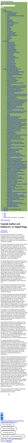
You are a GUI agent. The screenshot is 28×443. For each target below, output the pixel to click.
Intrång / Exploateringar (13, 22)
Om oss (5, 207)
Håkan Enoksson (11, 64)
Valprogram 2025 (8, 11)
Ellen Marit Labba (11, 66)
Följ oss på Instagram (9, 428)
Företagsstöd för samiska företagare (15, 90)
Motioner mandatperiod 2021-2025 (12, 69)
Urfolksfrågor (10, 21)
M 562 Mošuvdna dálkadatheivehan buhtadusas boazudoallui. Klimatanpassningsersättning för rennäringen (15, 74)
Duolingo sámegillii (11, 133)
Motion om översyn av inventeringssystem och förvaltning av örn (17, 99)
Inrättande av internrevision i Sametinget (17, 192)
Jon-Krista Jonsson (11, 63)
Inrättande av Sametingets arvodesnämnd (17, 161)
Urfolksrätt (9, 19)
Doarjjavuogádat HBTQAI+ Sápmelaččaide (14, 92)
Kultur (8, 27)
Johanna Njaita (10, 59)
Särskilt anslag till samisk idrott (14, 141)
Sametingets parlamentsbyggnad (15, 163)
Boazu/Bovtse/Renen (12, 12)
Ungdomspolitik (11, 34)
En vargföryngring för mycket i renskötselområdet (14, 78)
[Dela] (14, 419)
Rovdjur (9, 29)
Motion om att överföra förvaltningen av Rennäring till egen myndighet (17, 125)
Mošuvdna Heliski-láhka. (13, 206)
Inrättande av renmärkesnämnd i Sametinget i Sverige (15, 181)
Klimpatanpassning (11, 81)
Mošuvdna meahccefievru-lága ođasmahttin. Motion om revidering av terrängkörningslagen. (16, 203)
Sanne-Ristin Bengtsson (13, 57)
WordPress (9, 441)
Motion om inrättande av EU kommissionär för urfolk (14, 117)
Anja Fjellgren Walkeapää (13, 52)
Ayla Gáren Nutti (11, 56)
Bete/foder (9, 38)
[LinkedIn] (14, 416)
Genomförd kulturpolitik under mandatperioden (12, 420)
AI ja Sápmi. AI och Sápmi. (13, 136)
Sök (2, 4)
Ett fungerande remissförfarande (15, 149)
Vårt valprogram (7, 425)
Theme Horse (8, 440)
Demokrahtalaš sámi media (13, 137)
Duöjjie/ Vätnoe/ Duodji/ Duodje (9, 422)
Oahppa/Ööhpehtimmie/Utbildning (15, 15)
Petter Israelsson (11, 46)
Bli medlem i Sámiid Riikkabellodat (12, 209)
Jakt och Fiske (10, 24)
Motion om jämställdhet (12, 80)
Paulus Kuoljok (10, 43)
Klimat (8, 39)
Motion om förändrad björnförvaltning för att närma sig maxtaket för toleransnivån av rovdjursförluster (17, 95)
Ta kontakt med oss (8, 432)
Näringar (9, 28)
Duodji (8, 36)
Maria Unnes (10, 55)
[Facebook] (14, 414)
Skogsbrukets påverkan (12, 70)
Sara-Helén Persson (11, 45)
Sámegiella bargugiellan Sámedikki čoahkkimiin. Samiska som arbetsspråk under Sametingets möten (16, 196)
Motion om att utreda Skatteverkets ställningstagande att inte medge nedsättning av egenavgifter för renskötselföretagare (15, 104)
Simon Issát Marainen (12, 67)
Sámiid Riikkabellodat (16, 438)
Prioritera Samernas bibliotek (14, 160)
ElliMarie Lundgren (12, 50)
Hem (5, 10)
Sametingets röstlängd (12, 193)
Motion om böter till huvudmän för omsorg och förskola (15, 172)
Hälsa (8, 17)
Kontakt (6, 210)
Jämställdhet (10, 25)
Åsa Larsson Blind (11, 49)
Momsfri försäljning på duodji (14, 177)
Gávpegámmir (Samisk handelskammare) (17, 134)
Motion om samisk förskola (13, 153)
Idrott (8, 18)
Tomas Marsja (10, 53)
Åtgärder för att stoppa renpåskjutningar (16, 101)
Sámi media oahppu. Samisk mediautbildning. (14, 131)
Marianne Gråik (11, 42)
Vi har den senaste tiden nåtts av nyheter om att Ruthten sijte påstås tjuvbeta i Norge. (17, 112)
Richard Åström (11, 60)
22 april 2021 (4, 230)
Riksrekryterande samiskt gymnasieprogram (13, 151)
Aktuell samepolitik (5, 220)
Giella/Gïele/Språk (11, 14)
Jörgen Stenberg (11, 62)
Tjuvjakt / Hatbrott (11, 32)
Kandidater (6, 41)
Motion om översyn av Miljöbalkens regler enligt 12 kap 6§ (16, 174)
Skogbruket (10, 31)
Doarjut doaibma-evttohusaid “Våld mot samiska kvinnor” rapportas (17, 128)
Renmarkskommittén (12, 35)
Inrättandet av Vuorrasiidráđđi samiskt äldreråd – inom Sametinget (16, 169)
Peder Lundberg (11, 48)
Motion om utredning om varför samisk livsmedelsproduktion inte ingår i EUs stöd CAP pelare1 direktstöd (16, 87)
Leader (8, 115)
